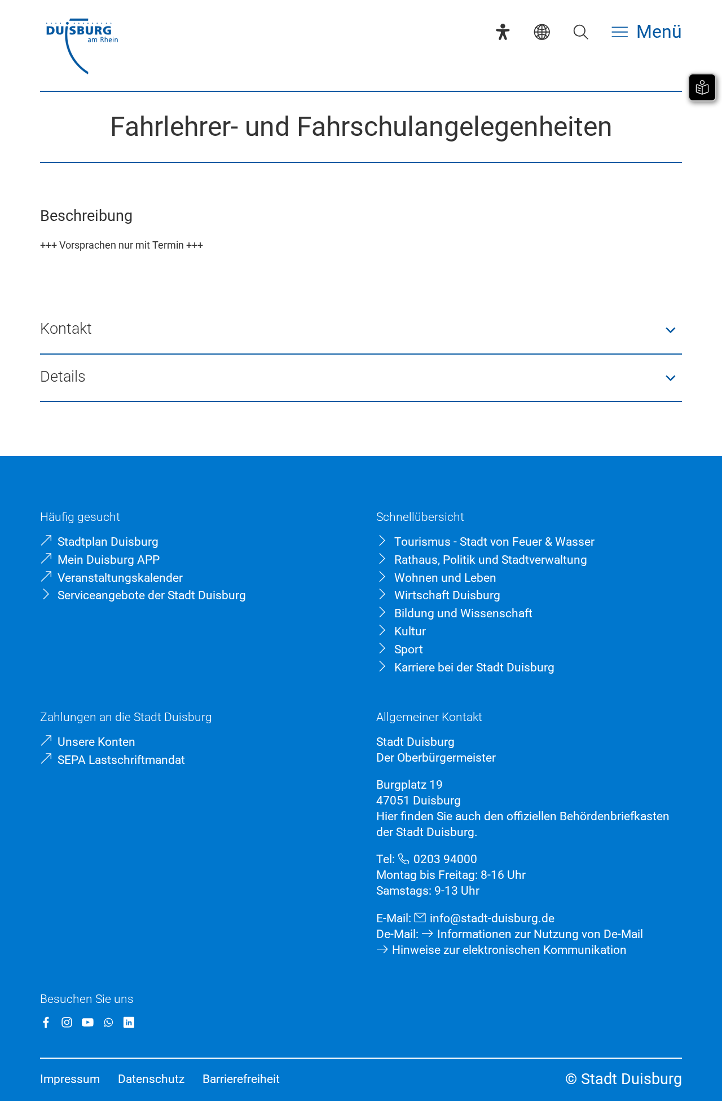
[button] (361, 330)
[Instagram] (67, 1022)
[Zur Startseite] (82, 47)
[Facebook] (46, 1022)
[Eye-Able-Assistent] (503, 32)
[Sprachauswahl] (542, 32)
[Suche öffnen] (581, 32)
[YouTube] (88, 1022)
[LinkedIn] (129, 1022)
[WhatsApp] (109, 1022)
